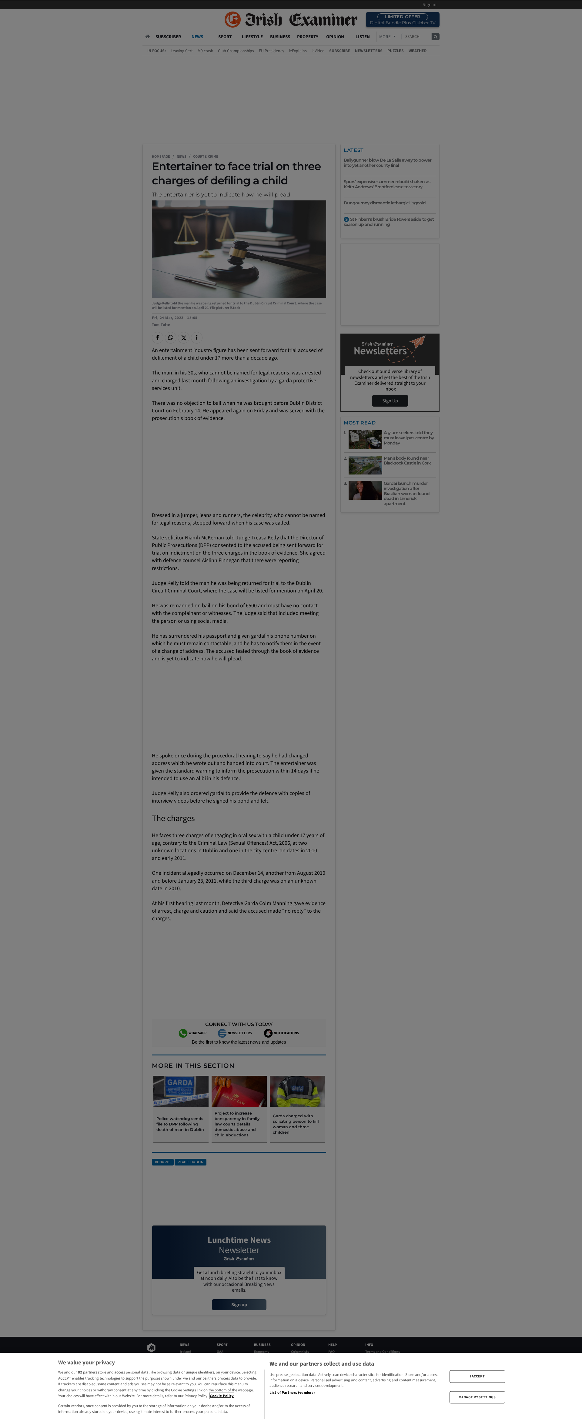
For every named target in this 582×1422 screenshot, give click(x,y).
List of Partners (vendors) (292, 1392)
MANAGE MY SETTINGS (477, 1397)
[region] (291, 1387)
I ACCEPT (477, 1376)
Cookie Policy (222, 1396)
